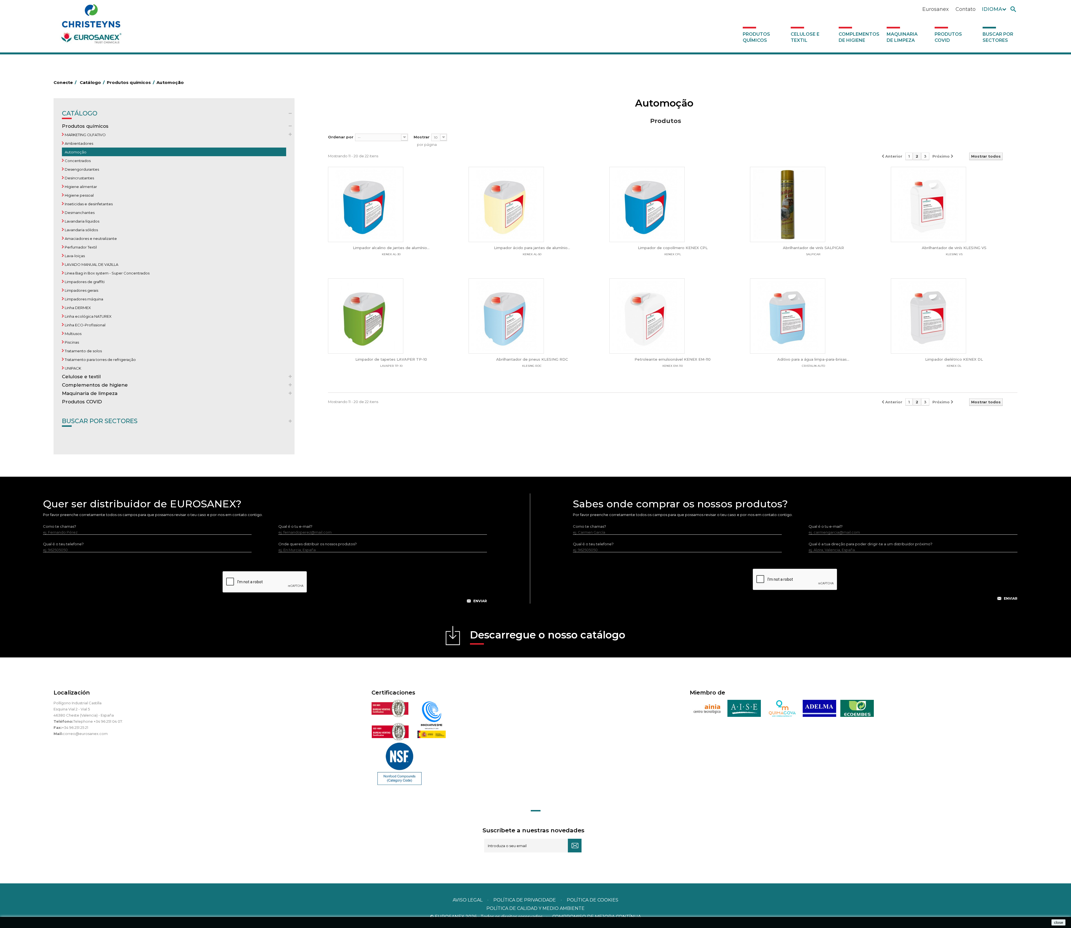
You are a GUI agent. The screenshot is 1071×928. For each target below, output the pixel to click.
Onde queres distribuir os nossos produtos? (317, 544)
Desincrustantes (79, 178)
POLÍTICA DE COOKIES (592, 900)
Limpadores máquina (83, 299)
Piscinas (71, 342)
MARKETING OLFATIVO (85, 134)
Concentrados (77, 160)
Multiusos (72, 333)
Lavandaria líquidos (81, 221)
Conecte (65, 82)
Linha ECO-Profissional (84, 325)
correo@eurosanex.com (85, 733)
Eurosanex (935, 9)
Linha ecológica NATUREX (88, 316)
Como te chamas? (59, 526)
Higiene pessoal (79, 195)
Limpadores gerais (81, 290)
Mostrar (422, 137)
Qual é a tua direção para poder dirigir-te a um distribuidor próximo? (870, 544)
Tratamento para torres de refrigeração (100, 359)
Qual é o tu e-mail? (295, 526)
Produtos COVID (948, 37)
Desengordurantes (81, 169)
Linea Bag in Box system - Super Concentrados (106, 273)
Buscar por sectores (998, 37)
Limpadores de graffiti (84, 281)
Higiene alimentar (80, 186)
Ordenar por (340, 137)
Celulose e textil (805, 37)
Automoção (75, 152)
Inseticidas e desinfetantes (88, 204)
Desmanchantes (79, 212)
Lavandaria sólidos (81, 230)
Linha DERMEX (77, 307)
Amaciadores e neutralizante (90, 238)
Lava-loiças (74, 256)
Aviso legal (468, 900)
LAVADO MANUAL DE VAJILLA (91, 264)
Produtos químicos (756, 37)
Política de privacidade (524, 900)
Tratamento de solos (83, 351)
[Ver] (391, 204)
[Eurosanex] (91, 25)
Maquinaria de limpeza (902, 37)
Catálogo (79, 113)
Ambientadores (78, 143)
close (1058, 922)
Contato (966, 9)
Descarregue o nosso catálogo (547, 635)
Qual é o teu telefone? (63, 544)
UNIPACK (72, 368)
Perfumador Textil (80, 247)
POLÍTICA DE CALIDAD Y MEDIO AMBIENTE (535, 908)
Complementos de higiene (859, 37)
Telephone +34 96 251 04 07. (98, 721)
